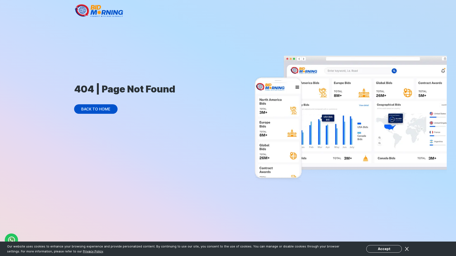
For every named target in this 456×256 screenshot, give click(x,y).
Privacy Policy (93, 251)
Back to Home (95, 109)
